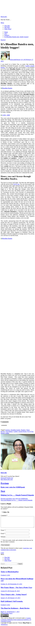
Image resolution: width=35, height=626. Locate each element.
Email (3, 533)
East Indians (9, 431)
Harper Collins (5, 433)
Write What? (7, 29)
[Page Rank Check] (6, 613)
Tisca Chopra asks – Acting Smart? (14, 594)
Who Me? (7, 26)
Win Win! (7, 27)
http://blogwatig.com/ (7, 479)
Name (3, 530)
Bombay (23, 430)
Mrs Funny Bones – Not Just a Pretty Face (16, 587)
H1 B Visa (30, 431)
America (7, 430)
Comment (4, 515)
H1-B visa (16, 184)
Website (3, 537)
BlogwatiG (4, 16)
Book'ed (3, 40)
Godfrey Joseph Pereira (20, 431)
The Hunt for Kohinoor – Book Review (15, 608)
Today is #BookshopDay (10, 572)
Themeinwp (4, 624)
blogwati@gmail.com (7, 478)
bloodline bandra (15, 430)
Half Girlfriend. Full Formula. (12, 601)
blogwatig (13, 59)
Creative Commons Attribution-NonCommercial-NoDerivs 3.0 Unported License (16, 619)
